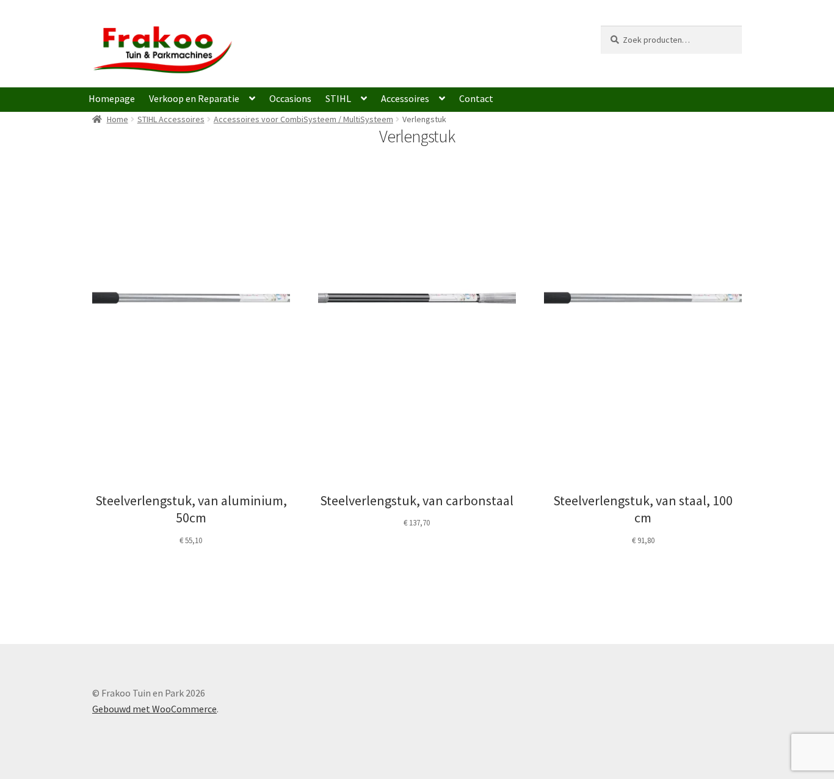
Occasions (290, 98)
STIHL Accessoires (171, 119)
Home (117, 119)
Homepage (112, 98)
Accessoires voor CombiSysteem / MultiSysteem (303, 119)
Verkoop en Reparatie (194, 98)
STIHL (338, 98)
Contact (476, 98)
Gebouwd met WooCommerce (154, 709)
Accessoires (405, 98)
